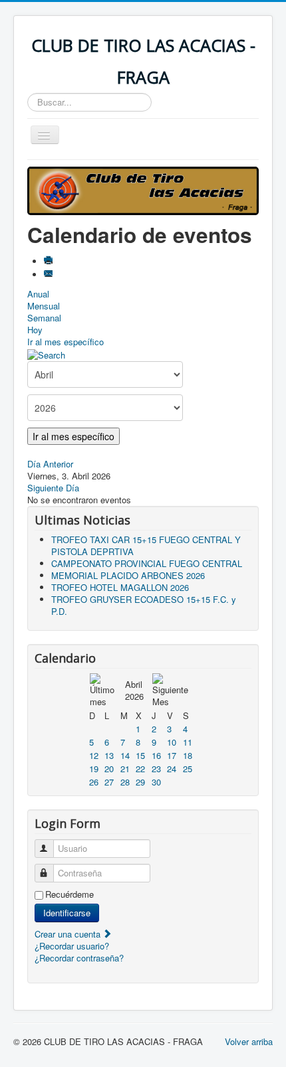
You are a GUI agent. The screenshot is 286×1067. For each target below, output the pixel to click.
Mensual (43, 305)
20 (109, 768)
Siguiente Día (53, 487)
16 (156, 755)
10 (171, 742)
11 (187, 742)
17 (171, 755)
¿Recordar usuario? (72, 946)
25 (187, 768)
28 (125, 782)
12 (93, 755)
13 (109, 755)
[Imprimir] (49, 261)
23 (156, 768)
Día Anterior (50, 463)
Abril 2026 (134, 690)
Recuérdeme (69, 894)
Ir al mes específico (65, 341)
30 (156, 782)
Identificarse (66, 912)
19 (93, 768)
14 (125, 755)
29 (140, 782)
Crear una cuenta (69, 934)
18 (187, 755)
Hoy (35, 329)
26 (93, 782)
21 (125, 768)
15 (140, 755)
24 (171, 768)
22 (140, 768)
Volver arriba (249, 1041)
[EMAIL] (49, 274)
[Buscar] (46, 353)
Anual (38, 293)
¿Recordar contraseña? (79, 957)
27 (109, 782)
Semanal (44, 317)
